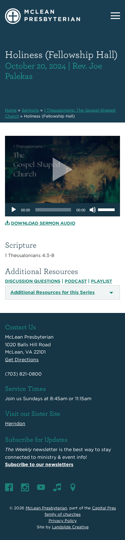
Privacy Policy (63, 520)
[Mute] (92, 209)
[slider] (107, 209)
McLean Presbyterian (46, 507)
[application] (62, 209)
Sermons (30, 110)
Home (11, 110)
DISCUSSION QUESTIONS (32, 281)
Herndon (15, 423)
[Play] (13, 209)
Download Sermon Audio (43, 223)
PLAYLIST (101, 281)
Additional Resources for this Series (52, 292)
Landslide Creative (70, 526)
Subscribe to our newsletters (39, 464)
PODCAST (76, 281)
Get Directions (22, 359)
